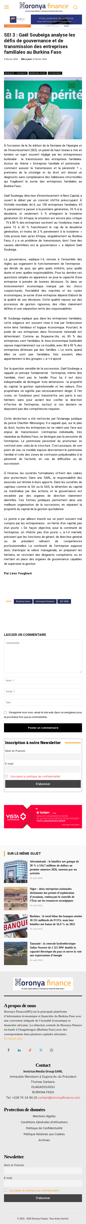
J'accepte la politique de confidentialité (35, 776)
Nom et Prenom (15, 750)
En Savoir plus (13, 1038)
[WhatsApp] (48, 66)
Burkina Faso (38, 73)
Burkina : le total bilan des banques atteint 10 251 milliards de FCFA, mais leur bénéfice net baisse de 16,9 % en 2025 (56, 920)
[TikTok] (30, 1050)
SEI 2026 (64, 601)
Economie (55, 73)
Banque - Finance (16, 73)
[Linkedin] (39, 66)
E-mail (9, 763)
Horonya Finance (45, 601)
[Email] (57, 66)
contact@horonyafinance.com (59, 1097)
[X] (30, 66)
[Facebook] (21, 66)
